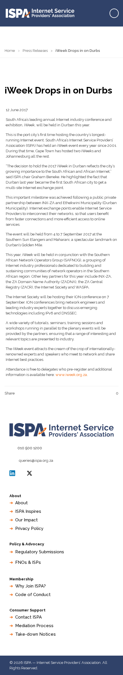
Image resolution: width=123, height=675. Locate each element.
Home (10, 50)
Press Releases (35, 50)
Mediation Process (34, 625)
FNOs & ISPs (28, 562)
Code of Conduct (33, 594)
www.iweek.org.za (71, 375)
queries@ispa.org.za (36, 460)
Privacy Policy (29, 528)
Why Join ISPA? (30, 586)
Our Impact (26, 519)
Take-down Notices (35, 634)
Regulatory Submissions (39, 551)
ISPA (29, 473)
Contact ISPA (28, 617)
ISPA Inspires (28, 511)
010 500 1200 (29, 448)
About (21, 502)
